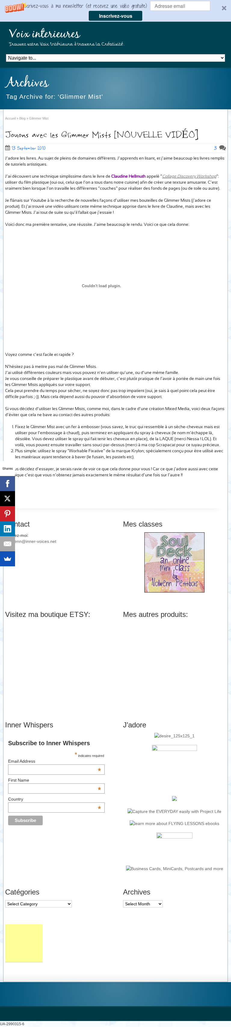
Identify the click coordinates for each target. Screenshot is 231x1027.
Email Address (54, 761)
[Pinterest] (7, 513)
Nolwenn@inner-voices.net (30, 541)
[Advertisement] (24, 943)
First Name (54, 780)
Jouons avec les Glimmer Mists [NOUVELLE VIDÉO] (101, 135)
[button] (115, 11)
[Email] (7, 543)
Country (54, 799)
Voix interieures (44, 34)
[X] (7, 498)
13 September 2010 (28, 148)
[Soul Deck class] (174, 591)
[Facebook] (7, 483)
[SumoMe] (7, 558)
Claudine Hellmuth (128, 177)
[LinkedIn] (7, 528)
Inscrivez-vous (115, 15)
